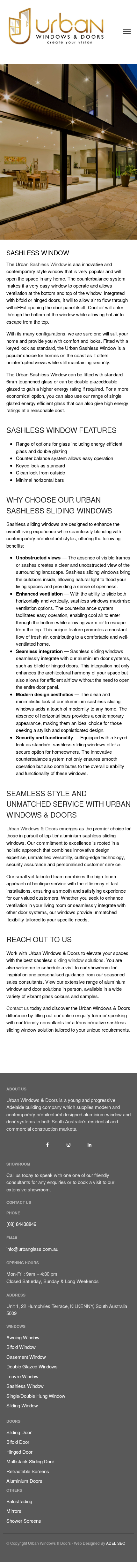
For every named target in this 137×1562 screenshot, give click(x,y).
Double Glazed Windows (32, 1366)
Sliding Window (22, 1405)
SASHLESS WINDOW (37, 252)
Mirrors (13, 1510)
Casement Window (26, 1356)
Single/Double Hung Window (35, 1395)
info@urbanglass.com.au (32, 1248)
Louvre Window (22, 1376)
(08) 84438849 (21, 1223)
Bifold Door (17, 1441)
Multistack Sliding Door (30, 1461)
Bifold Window (21, 1346)
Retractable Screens (27, 1471)
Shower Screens (23, 1520)
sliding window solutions (79, 960)
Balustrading (19, 1501)
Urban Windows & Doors (32, 828)
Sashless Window (48, 264)
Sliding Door (19, 1432)
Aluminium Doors (24, 1480)
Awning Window (23, 1337)
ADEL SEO (115, 1543)
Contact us (17, 1007)
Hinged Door (19, 1451)
